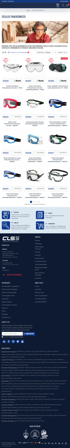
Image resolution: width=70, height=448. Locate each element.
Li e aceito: (13, 337)
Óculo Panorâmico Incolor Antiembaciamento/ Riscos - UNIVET (35, 123)
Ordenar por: (40, 52)
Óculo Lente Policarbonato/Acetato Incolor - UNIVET (12, 123)
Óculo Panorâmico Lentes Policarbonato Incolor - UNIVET (12, 159)
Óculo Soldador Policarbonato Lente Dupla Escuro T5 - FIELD (57, 87)
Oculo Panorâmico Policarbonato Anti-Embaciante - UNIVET (35, 159)
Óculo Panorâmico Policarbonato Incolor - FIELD (12, 87)
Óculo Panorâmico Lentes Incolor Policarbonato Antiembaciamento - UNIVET (58, 123)
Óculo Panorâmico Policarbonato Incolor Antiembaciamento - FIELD (35, 87)
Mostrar (61, 52)
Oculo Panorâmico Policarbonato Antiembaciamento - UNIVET (12, 195)
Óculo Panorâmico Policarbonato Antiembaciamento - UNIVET (58, 159)
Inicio (28, 10)
